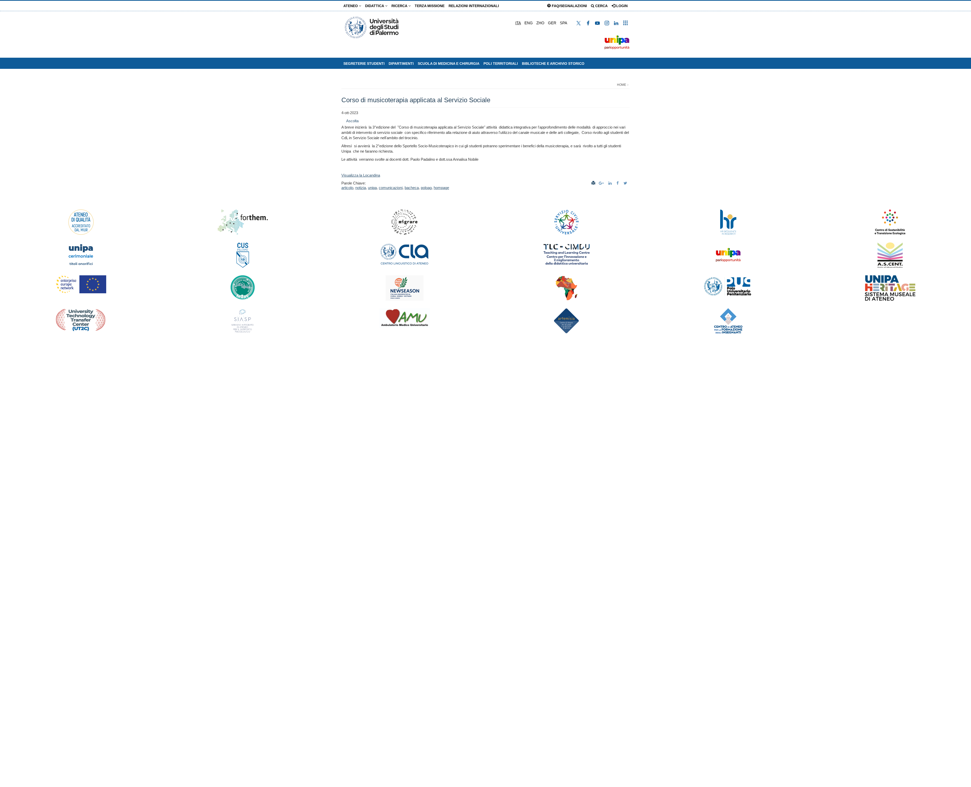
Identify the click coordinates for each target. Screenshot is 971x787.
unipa (372, 187)
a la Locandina (368, 175)
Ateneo (351, 6)
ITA (518, 23)
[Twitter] (626, 183)
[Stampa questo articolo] (593, 183)
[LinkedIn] (610, 183)
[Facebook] (618, 183)
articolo (347, 187)
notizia (360, 187)
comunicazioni (391, 187)
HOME (621, 85)
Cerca (601, 6)
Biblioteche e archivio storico (553, 63)
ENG (528, 23)
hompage (441, 187)
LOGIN (621, 6)
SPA (563, 23)
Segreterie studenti (364, 63)
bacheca (412, 187)
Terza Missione (430, 6)
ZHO (540, 23)
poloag (426, 187)
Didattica (375, 6)
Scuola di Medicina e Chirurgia (448, 63)
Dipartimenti (401, 63)
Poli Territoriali (500, 63)
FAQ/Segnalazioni (569, 6)
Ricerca (399, 6)
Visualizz (348, 175)
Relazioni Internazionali (474, 6)
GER (552, 23)
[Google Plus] (602, 183)
